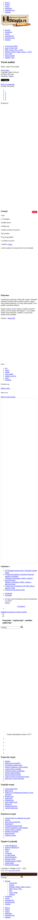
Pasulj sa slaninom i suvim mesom (16, 767)
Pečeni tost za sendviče (12, 763)
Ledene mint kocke (11, 808)
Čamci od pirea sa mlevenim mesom (17, 777)
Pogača (7, 820)
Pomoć (7, 4)
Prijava (7, 3)
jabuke (7, 372)
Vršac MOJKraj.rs (11, 845)
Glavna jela (13, 883)
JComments (21, 606)
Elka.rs (7, 849)
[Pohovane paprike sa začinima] (16, 574)
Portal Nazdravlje (11, 857)
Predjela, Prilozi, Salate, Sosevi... (20, 887)
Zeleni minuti (9, 863)
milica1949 (11, 318)
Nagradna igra (10, 10)
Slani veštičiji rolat (11, 802)
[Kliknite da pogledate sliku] (5, 70)
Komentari (8, 593)
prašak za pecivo (10, 376)
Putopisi (7, 40)
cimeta (10, 244)
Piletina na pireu (10, 835)
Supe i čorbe (13, 892)
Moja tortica (9, 791)
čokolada (8, 380)
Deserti (11, 76)
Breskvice (8, 804)
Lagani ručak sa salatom (13, 769)
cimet (32, 301)
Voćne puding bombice (12, 773)
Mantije (7, 761)
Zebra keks (8, 798)
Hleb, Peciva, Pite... (15, 889)
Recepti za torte (10, 859)
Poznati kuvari (10, 38)
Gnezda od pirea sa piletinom (14, 771)
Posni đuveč (9, 824)
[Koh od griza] (10, 590)
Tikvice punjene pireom (13, 775)
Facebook (8, 595)
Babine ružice (5, 388)
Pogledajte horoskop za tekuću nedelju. (14, 612)
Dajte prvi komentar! (8, 84)
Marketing (8, 8)
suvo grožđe (9, 374)
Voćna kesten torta (11, 789)
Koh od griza (20, 590)
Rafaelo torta (9, 796)
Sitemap (7, 12)
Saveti (7, 34)
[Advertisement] (9, 136)
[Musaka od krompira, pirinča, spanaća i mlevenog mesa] (21, 580)
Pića (10, 891)
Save (35, 212)
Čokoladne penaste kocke (13, 765)
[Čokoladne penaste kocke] (14, 570)
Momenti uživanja (11, 806)
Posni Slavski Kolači (12, 865)
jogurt (7, 370)
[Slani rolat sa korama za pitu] (15, 586)
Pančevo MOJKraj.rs (12, 847)
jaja (6, 368)
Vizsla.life (8, 853)
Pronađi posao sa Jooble (13, 861)
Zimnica (12, 894)
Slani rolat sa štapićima (12, 822)
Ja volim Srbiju (10, 855)
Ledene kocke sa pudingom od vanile (17, 818)
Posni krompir (9, 833)
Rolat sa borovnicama (8, 397)
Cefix (7, 851)
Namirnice (8, 32)
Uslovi (7, 6)
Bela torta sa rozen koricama (14, 778)
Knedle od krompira (11, 831)
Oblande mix (9, 800)
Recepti (7, 30)
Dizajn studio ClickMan (14, 870)
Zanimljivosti (9, 36)
